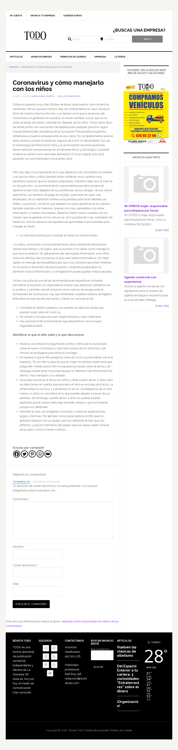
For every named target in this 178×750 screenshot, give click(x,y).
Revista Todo (35, 35)
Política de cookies (121, 730)
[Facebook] (16, 454)
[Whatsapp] (40, 454)
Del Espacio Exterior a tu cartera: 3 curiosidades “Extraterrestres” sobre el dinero (128, 678)
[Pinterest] (32, 454)
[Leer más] (162, 230)
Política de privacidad (97, 730)
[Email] (47, 454)
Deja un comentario (69, 96)
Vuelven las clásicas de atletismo (126, 651)
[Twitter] (24, 454)
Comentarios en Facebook (46, 481)
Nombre (19, 546)
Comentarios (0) (21, 481)
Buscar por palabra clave (100, 649)
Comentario (21, 499)
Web (16, 584)
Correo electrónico (25, 565)
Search (147, 39)
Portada (13, 67)
